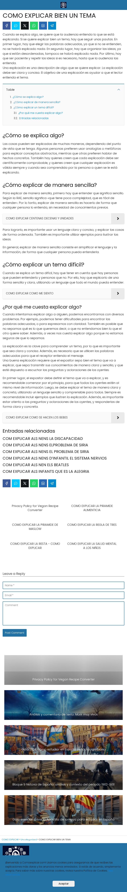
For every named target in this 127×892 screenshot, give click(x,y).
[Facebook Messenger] (16, 26)
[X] (25, 26)
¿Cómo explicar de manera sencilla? (37, 102)
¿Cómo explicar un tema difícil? (34, 107)
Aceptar (64, 883)
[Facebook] (7, 26)
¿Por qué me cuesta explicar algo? (40, 113)
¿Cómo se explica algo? (28, 97)
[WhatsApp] (34, 26)
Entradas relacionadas (34, 118)
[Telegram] (52, 26)
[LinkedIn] (43, 26)
